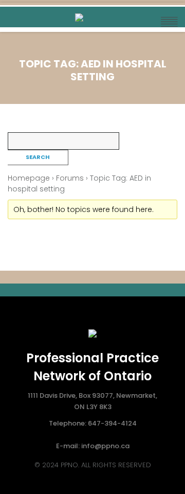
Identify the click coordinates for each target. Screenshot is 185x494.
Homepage (29, 178)
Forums (70, 178)
